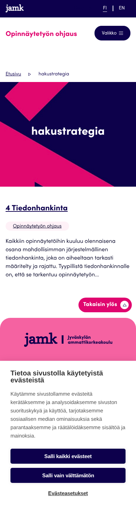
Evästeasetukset (68, 493)
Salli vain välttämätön (68, 475)
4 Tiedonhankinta (37, 209)
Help (83, 8)
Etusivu (13, 74)
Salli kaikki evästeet (68, 456)
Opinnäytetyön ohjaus (37, 226)
